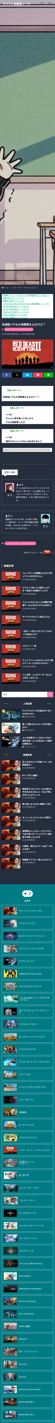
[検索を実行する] (50, 694)
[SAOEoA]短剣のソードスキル (15, 314)
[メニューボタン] (49, 3)
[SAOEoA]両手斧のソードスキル (16, 306)
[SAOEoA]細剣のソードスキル (15, 317)
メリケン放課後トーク (16, 3)
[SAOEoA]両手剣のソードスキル (16, 309)
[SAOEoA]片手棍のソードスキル (16, 312)
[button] (6, 375)
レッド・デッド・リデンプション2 (19, 329)
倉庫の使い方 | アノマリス (13, 298)
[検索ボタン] (42, 3)
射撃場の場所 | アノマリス (13, 301)
